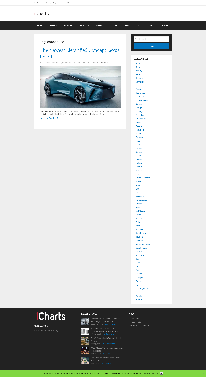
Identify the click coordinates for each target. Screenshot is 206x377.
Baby (138, 67)
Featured (140, 130)
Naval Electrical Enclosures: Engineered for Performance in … (105, 329)
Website (139, 300)
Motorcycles (141, 200)
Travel (165, 25)
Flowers (139, 137)
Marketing (140, 196)
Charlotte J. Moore (50, 62)
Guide (138, 156)
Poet (138, 226)
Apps (138, 63)
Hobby (139, 167)
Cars (88, 62)
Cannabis (140, 82)
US (137, 292)
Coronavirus (141, 97)
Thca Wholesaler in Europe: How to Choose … (106, 339)
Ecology (113, 25)
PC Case (139, 218)
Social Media (141, 248)
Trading (139, 274)
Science (139, 240)
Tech (152, 25)
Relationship (141, 233)
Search (151, 46)
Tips (137, 270)
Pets (138, 222)
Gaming (99, 25)
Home (40, 25)
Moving (139, 204)
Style (141, 25)
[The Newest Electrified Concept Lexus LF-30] (80, 87)
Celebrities (140, 93)
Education (83, 25)
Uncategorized (142, 288)
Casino (139, 89)
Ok (161, 373)
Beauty (139, 71)
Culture (139, 104)
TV (137, 285)
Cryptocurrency (142, 100)
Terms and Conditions (67, 3)
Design (139, 108)
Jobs (138, 185)
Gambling (140, 144)
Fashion (139, 126)
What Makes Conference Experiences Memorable (107, 349)
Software (140, 255)
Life (137, 192)
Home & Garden (143, 178)
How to (139, 181)
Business (53, 25)
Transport (140, 277)
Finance (128, 25)
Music (138, 207)
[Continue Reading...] (49, 118)
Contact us (38, 3)
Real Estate (141, 229)
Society (139, 252)
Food (138, 141)
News (138, 215)
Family (138, 122)
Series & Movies (143, 244)
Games (139, 148)
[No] (203, 373)
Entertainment (142, 119)
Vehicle (139, 296)
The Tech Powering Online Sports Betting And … (105, 359)
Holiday (139, 170)
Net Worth (140, 211)
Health (68, 25)
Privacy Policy (51, 3)
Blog (138, 74)
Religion (139, 237)
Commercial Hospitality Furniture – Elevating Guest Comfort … (106, 320)
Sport (138, 259)
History (139, 163)
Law (137, 189)
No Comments (101, 62)
